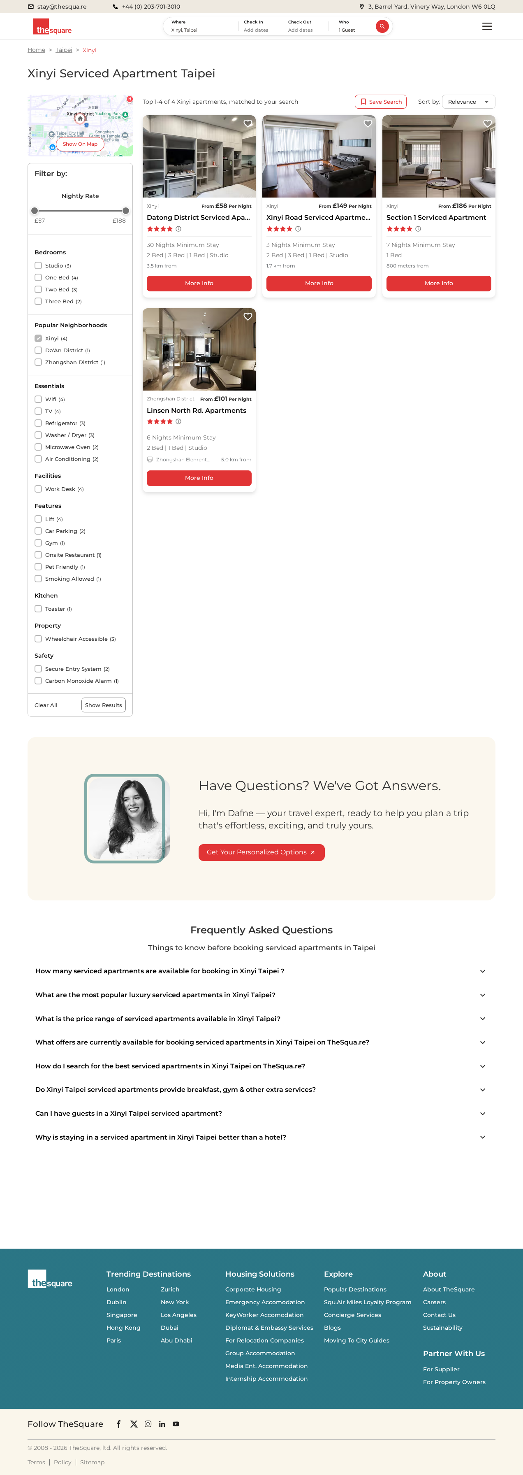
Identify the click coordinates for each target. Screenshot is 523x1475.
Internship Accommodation (266, 1378)
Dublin (116, 1302)
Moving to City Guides (356, 1340)
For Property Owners (454, 1382)
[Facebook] (119, 1424)
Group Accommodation (260, 1353)
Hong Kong (123, 1327)
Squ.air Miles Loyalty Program (368, 1302)
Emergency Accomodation (265, 1302)
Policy (63, 1462)
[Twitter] (134, 1423)
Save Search (385, 101)
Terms (36, 1462)
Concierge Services (352, 1315)
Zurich (170, 1289)
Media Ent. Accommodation (266, 1366)
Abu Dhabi (176, 1340)
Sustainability (443, 1327)
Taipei (64, 50)
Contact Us (439, 1315)
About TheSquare (449, 1289)
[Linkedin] (162, 1423)
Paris (113, 1340)
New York (175, 1302)
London (118, 1289)
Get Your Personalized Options (257, 852)
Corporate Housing (253, 1289)
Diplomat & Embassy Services (269, 1327)
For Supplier (441, 1369)
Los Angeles (179, 1315)
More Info (199, 283)
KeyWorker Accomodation (264, 1315)
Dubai (169, 1327)
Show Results (103, 705)
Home (36, 50)
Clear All (46, 705)
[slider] (34, 211)
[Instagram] (148, 1423)
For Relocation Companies (264, 1340)
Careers (434, 1302)
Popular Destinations (355, 1289)
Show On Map (80, 144)
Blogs (332, 1327)
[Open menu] (487, 26)
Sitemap (92, 1462)
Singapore (121, 1315)
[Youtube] (176, 1423)
